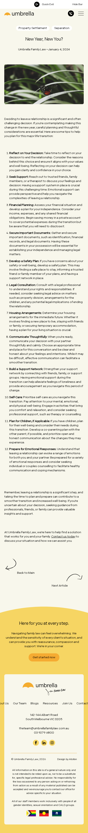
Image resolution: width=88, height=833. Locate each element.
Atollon (73, 759)
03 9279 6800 (44, 732)
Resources (50, 703)
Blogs (34, 703)
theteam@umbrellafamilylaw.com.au (44, 728)
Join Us (67, 703)
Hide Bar (77, 4)
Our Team (19, 703)
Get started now (44, 657)
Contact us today (63, 536)
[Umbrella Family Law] (19, 13)
